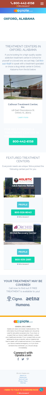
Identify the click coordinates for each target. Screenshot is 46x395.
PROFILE (23, 204)
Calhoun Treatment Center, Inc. (23, 105)
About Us (23, 375)
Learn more (23, 117)
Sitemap (23, 383)
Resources (23, 377)
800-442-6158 (23, 141)
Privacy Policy (23, 381)
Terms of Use (23, 379)
